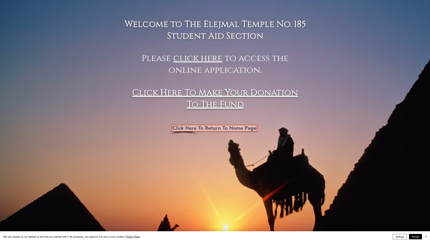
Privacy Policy (132, 236)
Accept (415, 236)
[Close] (426, 236)
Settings (400, 236)
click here (197, 58)
